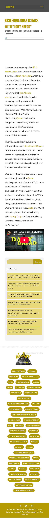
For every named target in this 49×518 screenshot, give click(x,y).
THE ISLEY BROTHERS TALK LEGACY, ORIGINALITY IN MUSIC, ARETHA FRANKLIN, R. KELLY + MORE (23, 313)
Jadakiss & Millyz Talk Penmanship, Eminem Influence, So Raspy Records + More (22, 322)
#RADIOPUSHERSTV (17, 431)
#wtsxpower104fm (18, 474)
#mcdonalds (14, 420)
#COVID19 (20, 387)
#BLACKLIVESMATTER (30, 376)
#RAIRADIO (33, 431)
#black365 (13, 376)
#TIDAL (36, 458)
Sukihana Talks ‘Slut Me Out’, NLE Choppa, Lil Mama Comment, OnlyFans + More (22, 331)
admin (9, 31)
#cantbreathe (23, 382)
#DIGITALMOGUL (34, 387)
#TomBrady (14, 463)
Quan (19, 118)
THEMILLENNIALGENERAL (23, 490)
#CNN (9, 387)
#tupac (12, 469)
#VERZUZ (22, 469)
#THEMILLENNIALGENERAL (19, 458)
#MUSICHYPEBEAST (31, 420)
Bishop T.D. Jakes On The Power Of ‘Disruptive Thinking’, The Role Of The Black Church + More (24, 276)
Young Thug (15, 216)
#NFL (10, 425)
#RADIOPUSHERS (33, 425)
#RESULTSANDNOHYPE (17, 436)
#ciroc (36, 382)
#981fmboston (18, 371)
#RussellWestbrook (18, 442)
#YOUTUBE (34, 474)
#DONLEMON (16, 393)
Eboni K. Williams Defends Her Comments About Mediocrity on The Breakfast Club (24, 304)
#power (19, 425)
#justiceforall (31, 409)
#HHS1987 (36, 404)
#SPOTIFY (19, 447)
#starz (30, 447)
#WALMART (34, 469)
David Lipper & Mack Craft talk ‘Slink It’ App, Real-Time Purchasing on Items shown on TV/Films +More (24, 286)
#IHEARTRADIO (15, 409)
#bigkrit (32, 371)
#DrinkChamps (31, 393)
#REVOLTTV (34, 436)
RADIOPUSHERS (15, 479)
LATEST (26, 31)
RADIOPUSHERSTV (32, 479)
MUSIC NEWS (34, 31)
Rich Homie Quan (33, 146)
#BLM (11, 382)
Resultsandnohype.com (28, 509)
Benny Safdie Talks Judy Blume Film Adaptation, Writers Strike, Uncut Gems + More (24, 295)
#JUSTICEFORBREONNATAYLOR (24, 414)
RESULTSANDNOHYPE (24, 485)
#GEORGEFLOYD (24, 398)
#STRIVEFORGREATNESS (24, 452)
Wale (30, 207)
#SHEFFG (34, 442)
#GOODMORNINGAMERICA (18, 404)
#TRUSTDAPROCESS (31, 463)
